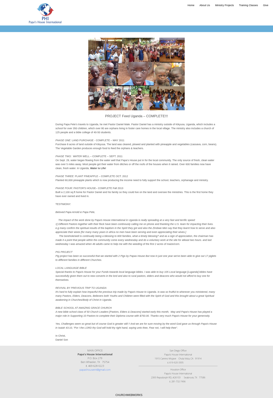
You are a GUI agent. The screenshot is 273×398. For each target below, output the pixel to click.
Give (265, 5)
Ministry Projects (224, 5)
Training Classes (248, 5)
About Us (204, 5)
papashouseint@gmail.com (94, 369)
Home (191, 5)
